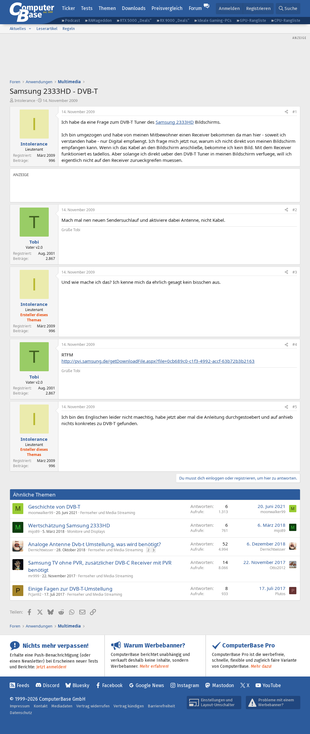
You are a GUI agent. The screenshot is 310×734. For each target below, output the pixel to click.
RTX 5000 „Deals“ (135, 20)
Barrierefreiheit (161, 706)
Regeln (68, 28)
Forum (195, 8)
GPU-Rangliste (253, 20)
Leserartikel (47, 28)
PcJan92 (34, 594)
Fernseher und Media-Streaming (107, 512)
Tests (87, 8)
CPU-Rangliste (287, 20)
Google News (150, 685)
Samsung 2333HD (175, 122)
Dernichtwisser (41, 549)
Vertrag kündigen (129, 706)
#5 (294, 406)
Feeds (23, 685)
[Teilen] (286, 112)
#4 (294, 344)
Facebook (112, 685)
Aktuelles (18, 28)
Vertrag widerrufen (93, 706)
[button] (30, 28)
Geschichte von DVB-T (54, 506)
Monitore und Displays (86, 531)
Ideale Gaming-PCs (214, 20)
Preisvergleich (167, 8)
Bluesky (80, 685)
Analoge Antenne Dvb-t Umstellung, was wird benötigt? (94, 544)
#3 (294, 272)
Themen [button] (107, 8)
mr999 (33, 575)
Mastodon (223, 685)
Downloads (134, 8)
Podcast (72, 20)
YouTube (271, 685)
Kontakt (41, 706)
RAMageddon (100, 20)
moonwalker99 (40, 512)
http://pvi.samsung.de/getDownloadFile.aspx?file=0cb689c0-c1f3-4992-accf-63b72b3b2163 (158, 361)
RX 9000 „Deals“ (174, 20)
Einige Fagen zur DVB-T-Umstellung (70, 588)
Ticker (68, 8)
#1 (294, 111)
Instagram (188, 685)
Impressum (20, 706)
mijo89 (34, 531)
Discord (51, 685)
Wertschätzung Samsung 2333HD (69, 525)
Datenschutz (21, 712)
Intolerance (25, 100)
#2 (294, 209)
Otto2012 (277, 567)
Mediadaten (61, 706)
